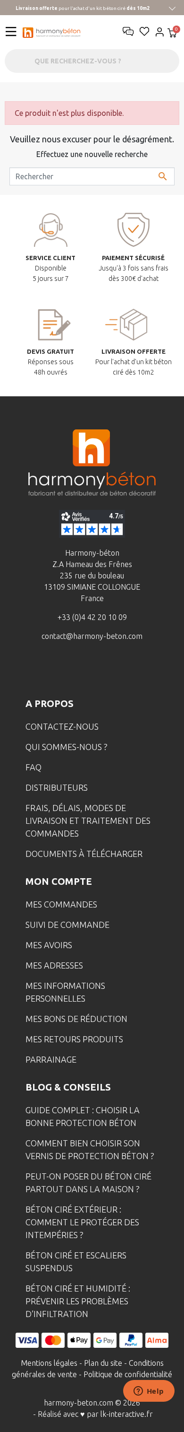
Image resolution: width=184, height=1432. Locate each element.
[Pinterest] (136, 670)
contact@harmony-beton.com (92, 636)
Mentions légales (49, 1363)
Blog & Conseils (68, 1087)
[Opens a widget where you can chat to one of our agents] (149, 1392)
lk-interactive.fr (126, 1414)
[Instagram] (77, 670)
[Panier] (172, 34)
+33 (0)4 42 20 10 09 (92, 617)
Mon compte (58, 881)
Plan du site (103, 1363)
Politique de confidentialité (128, 1374)
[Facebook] (48, 670)
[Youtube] (106, 670)
